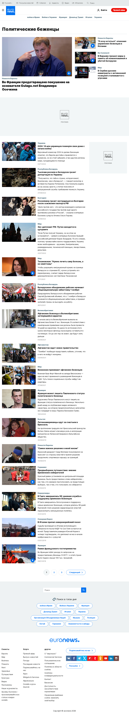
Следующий (74, 572)
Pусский (8, 3)
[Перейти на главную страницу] (10, 10)
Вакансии (48, 682)
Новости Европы (9, 78)
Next (4, 667)
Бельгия (41, 419)
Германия (42, 467)
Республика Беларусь (48, 169)
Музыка (76, 618)
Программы (7, 685)
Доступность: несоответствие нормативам (51, 689)
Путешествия (7, 674)
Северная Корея (45, 519)
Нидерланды (44, 493)
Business (5, 660)
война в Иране (33, 17)
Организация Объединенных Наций (50, 618)
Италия (89, 17)
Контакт (47, 679)
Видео (4, 681)
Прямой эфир (119, 10)
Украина (98, 17)
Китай (42, 624)
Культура (5, 678)
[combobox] (100, 3)
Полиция (91, 618)
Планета (5, 664)
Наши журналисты (10, 688)
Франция (63, 17)
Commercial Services (53, 657)
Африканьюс (28, 680)
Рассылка (73, 666)
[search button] (88, 3)
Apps (25, 674)
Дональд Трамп (76, 17)
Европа (5, 654)
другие (47, 649)
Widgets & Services (31, 677)
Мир (100, 68)
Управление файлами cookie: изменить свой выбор (53, 697)
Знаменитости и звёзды (78, 624)
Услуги (26, 649)
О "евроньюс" (50, 654)
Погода (26, 660)
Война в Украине (49, 17)
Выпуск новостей (30, 657)
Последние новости (31, 664)
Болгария (42, 198)
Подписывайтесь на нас (79, 650)
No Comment (103, 53)
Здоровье (6, 671)
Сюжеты (5, 649)
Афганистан (43, 345)
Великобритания (45, 310)
